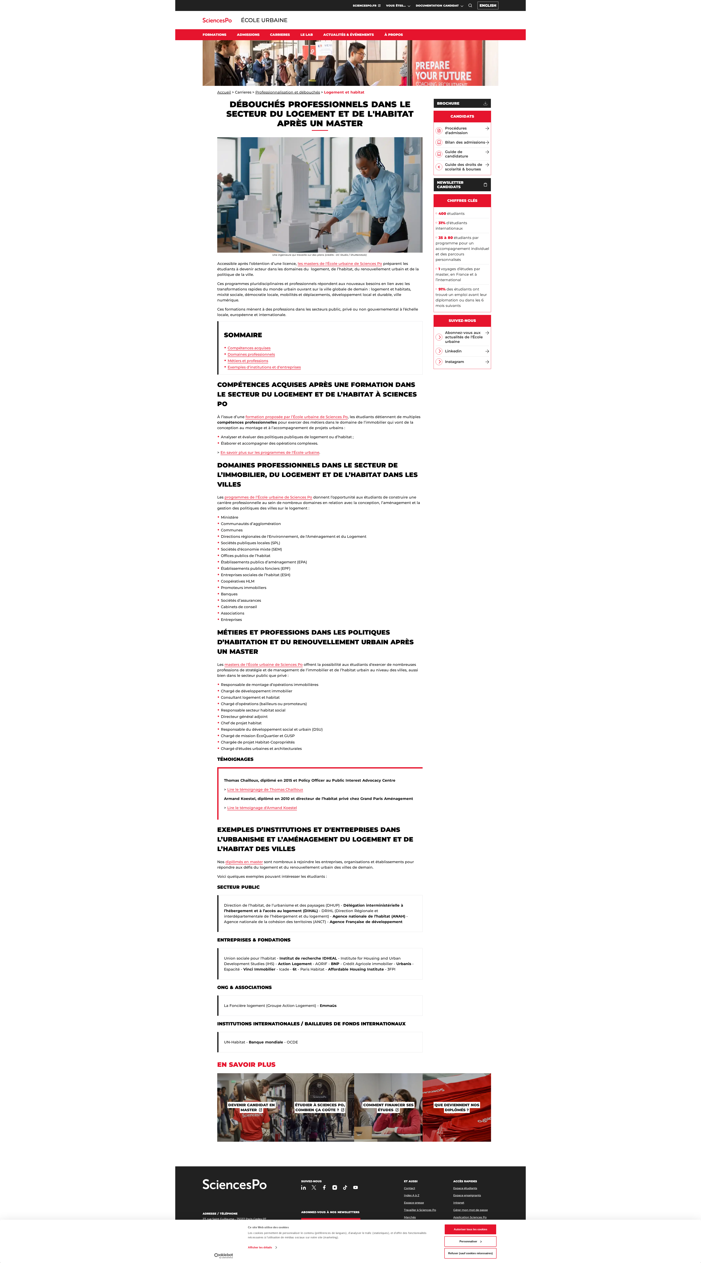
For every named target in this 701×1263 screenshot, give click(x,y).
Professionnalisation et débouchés (287, 92)
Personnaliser (468, 1241)
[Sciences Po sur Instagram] (334, 1187)
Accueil (224, 92)
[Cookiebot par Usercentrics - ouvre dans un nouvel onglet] (224, 1256)
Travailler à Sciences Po (420, 1210)
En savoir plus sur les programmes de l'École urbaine (270, 452)
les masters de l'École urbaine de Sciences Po (340, 263)
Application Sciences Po (470, 1217)
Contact (409, 1188)
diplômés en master (244, 862)
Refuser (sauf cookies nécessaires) (470, 1253)
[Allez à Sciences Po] (235, 1184)
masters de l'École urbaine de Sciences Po (264, 664)
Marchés (410, 1217)
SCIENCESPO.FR (364, 5)
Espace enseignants (467, 1195)
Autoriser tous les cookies (470, 1229)
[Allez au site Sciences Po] (217, 21)
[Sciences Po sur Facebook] (324, 1187)
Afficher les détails (260, 1247)
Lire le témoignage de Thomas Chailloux (265, 789)
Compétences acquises (249, 348)
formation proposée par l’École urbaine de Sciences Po (297, 417)
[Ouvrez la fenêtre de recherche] (470, 5)
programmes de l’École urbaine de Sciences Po (268, 497)
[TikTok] (345, 1187)
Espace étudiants (465, 1188)
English (488, 5)
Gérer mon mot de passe (470, 1210)
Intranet (458, 1202)
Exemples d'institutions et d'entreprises (264, 367)
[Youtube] (355, 1187)
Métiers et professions (248, 361)
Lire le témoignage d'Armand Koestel (262, 808)
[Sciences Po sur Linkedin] (303, 1187)
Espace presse (414, 1202)
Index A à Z (411, 1195)
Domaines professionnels (251, 354)
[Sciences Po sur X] (314, 1187)
